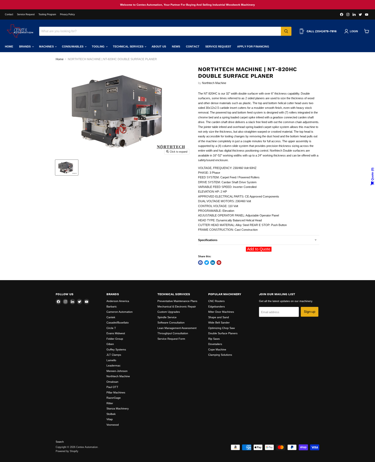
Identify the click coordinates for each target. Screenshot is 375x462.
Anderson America (117, 301)
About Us (159, 46)
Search (60, 441)
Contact (9, 14)
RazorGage (113, 397)
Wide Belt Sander (219, 322)
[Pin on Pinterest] (219, 262)
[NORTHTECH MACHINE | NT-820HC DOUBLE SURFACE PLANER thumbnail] (66, 167)
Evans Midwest (115, 333)
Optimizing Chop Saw (221, 328)
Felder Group (114, 338)
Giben (110, 344)
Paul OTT (112, 387)
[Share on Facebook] (200, 262)
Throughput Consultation (172, 333)
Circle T (111, 328)
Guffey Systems (116, 349)
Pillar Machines (115, 392)
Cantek (110, 317)
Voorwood (112, 424)
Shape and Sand (218, 317)
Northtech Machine (214, 83)
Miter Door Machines (221, 311)
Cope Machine (217, 349)
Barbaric (111, 306)
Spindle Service (167, 317)
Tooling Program (47, 14)
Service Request (26, 14)
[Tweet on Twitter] (206, 262)
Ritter (109, 403)
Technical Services (128, 46)
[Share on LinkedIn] (212, 262)
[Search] (286, 31)
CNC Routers (216, 301)
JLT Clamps (113, 354)
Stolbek (111, 414)
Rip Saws (214, 338)
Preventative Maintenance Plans (177, 301)
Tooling (98, 46)
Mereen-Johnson (117, 371)
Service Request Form (171, 338)
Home (9, 46)
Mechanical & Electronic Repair (176, 306)
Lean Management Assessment (176, 328)
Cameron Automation (119, 311)
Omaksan (112, 381)
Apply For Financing (253, 46)
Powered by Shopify (67, 451)
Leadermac (113, 365)
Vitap (109, 419)
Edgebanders (216, 306)
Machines (46, 46)
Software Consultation (171, 322)
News (176, 46)
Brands (25, 46)
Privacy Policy (67, 14)
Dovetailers (215, 344)
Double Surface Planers (223, 333)
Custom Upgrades (168, 311)
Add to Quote (258, 249)
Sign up (309, 312)
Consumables (73, 46)
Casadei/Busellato (117, 322)
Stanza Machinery (117, 408)
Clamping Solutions (220, 354)
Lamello (111, 360)
